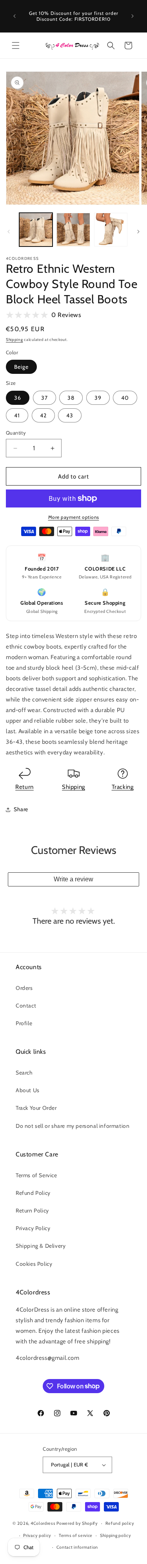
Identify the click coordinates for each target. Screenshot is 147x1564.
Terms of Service (36, 1175)
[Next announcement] (132, 16)
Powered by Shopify (77, 1523)
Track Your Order (36, 1107)
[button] (15, 45)
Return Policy (32, 1210)
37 (44, 397)
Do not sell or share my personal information (72, 1125)
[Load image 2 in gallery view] (73, 229)
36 (17, 397)
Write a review (73, 879)
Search (24, 1072)
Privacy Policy (33, 1228)
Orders (24, 987)
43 (69, 415)
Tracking (123, 786)
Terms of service (76, 1535)
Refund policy (119, 1523)
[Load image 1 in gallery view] (36, 229)
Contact (26, 1005)
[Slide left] (8, 231)
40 (125, 397)
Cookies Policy (34, 1263)
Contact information (77, 1547)
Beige (21, 366)
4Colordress (43, 1523)
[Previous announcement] (14, 16)
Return (24, 786)
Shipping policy (115, 1535)
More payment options (73, 517)
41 (17, 415)
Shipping (14, 339)
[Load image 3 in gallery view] (110, 229)
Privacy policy (37, 1535)
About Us (28, 1090)
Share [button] (21, 809)
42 (43, 415)
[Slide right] (138, 231)
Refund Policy (33, 1192)
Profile (24, 1023)
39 (98, 397)
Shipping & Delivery (40, 1245)
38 (70, 397)
